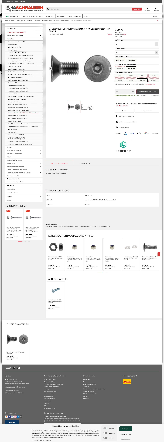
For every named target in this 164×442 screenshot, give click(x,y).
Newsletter (85, 398)
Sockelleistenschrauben (14, 121)
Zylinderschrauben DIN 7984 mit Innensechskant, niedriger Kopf (16, 138)
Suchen (137, 9)
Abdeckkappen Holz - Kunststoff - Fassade (18, 172)
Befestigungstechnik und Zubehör (24, 20)
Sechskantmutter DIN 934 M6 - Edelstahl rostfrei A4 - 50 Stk (55, 258)
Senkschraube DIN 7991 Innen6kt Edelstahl (81, 20)
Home (12, 20)
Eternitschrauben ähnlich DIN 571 (17, 53)
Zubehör (9, 196)
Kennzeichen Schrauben (14, 83)
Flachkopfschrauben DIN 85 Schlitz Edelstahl (20, 61)
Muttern (9, 147)
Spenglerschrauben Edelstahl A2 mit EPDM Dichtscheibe (23, 126)
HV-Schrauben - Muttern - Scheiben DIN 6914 (20, 74)
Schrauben (37, 20)
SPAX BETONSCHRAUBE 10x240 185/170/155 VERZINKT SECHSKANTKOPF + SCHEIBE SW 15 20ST (14, 230)
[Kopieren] (62, 34)
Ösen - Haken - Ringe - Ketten (15, 181)
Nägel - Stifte (11, 163)
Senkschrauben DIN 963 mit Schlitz (17, 115)
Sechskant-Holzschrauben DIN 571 (17, 105)
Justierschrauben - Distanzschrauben (18, 80)
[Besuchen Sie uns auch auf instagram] (18, 368)
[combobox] (137, 44)
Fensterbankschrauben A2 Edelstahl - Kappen (20, 58)
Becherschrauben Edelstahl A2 (16, 42)
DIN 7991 (87, 204)
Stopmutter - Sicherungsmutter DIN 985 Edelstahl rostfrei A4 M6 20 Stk (74, 259)
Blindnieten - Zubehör (13, 175)
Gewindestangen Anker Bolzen (15, 166)
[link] (24, 28)
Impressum (46, 403)
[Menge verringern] (117, 92)
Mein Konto (22, 1)
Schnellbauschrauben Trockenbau (17, 99)
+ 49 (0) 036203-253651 (12, 379)
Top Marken (86, 386)
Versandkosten (47, 401)
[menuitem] (13, 16)
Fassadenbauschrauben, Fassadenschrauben (20, 55)
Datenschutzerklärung (49, 382)
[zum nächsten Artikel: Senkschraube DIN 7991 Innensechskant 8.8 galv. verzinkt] (157, 20)
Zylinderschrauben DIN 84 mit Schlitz (18, 141)
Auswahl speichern (126, 434)
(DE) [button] (157, 95)
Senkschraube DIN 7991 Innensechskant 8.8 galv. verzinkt (55, 301)
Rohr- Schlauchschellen (13, 179)
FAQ (84, 382)
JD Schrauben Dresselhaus (15, 77)
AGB (45, 405)
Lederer (110, 34)
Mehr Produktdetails (122, 106)
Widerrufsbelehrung (49, 394)
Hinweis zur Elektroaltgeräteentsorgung (53, 384)
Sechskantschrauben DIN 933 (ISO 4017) (19, 107)
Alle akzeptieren (125, 429)
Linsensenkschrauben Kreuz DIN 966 (18, 88)
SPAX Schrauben (11, 28)
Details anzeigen (125, 439)
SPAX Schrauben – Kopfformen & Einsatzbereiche (94, 389)
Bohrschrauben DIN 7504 (14, 47)
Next (110, 68)
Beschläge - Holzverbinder (14, 153)
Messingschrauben (13, 94)
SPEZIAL (9, 200)
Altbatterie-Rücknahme (49, 379)
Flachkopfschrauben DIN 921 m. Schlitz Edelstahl (21, 63)
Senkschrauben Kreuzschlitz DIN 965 (18, 118)
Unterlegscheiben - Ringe (14, 150)
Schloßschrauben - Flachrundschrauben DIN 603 (21, 96)
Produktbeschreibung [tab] (59, 163)
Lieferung (46, 389)
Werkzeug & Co (11, 189)
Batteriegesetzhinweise (49, 408)
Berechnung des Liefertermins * (51, 386)
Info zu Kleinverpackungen (89, 384)
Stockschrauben (12, 132)
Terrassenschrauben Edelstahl (16, 135)
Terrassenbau (10, 185)
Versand (124, 34)
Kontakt (16, 1)
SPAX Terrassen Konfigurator (90, 394)
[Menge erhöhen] (133, 92)
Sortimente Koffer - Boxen (14, 160)
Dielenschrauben (12, 50)
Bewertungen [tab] (84, 163)
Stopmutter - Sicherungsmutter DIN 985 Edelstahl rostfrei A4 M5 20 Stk (93, 259)
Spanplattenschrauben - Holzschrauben (19, 124)
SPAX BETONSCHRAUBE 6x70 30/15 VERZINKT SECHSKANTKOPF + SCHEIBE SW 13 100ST (32, 230)
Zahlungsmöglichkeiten (49, 398)
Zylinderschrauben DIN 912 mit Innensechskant (20, 144)
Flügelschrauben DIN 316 (14, 66)
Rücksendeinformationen (50, 391)
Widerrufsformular (48, 396)
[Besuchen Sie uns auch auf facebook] (14, 368)
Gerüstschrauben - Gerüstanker (16, 69)
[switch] (105, 428)
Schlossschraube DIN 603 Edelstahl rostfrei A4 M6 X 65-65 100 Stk (149, 258)
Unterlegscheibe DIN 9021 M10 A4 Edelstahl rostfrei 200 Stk (131, 258)
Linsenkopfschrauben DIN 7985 (16, 85)
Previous (50, 68)
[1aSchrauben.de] (24, 9)
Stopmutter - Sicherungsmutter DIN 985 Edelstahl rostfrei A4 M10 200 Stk (112, 259)
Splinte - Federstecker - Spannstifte (17, 169)
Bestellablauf (86, 379)
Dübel (9, 157)
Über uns (85, 396)
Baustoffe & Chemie (12, 193)
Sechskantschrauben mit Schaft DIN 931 (19, 110)
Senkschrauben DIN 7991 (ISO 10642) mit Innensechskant (55, 20)
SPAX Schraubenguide (88, 391)
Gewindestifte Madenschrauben (16, 72)
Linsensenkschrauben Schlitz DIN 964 (18, 91)
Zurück (6, 20)
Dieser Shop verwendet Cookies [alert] (65, 426)
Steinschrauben (12, 129)
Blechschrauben (12, 44)
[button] (55, 247)
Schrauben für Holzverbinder (15, 102)
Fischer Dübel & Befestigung (15, 35)
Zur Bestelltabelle (150, 84)
